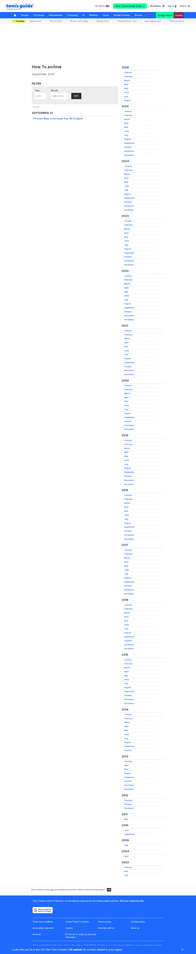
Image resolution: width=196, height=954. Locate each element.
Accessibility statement (43, 928)
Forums (179, 15)
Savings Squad (165, 15)
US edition (75, 949)
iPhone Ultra (56, 21)
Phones (25, 15)
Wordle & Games (121, 15)
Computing (72, 15)
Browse (138, 15)
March (127, 80)
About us (135, 928)
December (129, 155)
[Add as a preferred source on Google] (43, 910)
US (109, 890)
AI (84, 15)
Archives (37, 934)
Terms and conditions (43, 921)
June (126, 92)
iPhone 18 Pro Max (79, 21)
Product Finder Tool (126, 21)
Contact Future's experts (77, 921)
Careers (69, 928)
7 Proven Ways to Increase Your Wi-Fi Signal (58, 118)
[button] (185, 6)
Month (54, 90)
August (127, 100)
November (129, 151)
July (126, 96)
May (126, 88)
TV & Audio (38, 15)
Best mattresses (153, 21)
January (128, 72)
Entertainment (55, 15)
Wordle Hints (102, 21)
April (126, 84)
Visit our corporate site (132, 901)
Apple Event (35, 21)
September (129, 143)
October (128, 147)
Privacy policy (104, 921)
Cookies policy (138, 921)
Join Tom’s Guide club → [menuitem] (130, 6)
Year (37, 90)
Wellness (93, 15)
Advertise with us (106, 928)
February (128, 76)
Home (106, 15)
